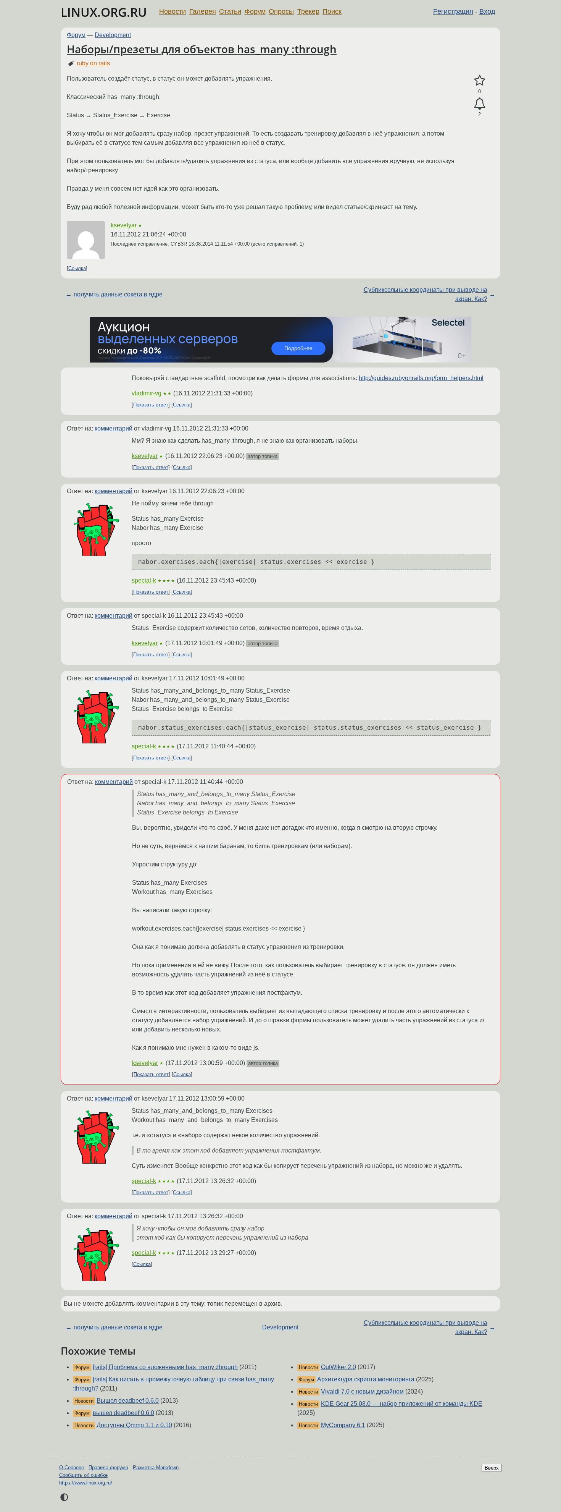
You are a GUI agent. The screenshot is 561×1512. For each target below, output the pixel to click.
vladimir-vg (146, 393)
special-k (144, 580)
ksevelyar (124, 225)
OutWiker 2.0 (338, 1367)
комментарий (113, 428)
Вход (487, 11)
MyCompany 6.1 (343, 1425)
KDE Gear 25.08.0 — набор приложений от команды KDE (401, 1403)
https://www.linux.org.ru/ (85, 1483)
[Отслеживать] (479, 104)
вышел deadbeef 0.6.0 (123, 1413)
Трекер (308, 11)
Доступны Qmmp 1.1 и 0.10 (134, 1425)
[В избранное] (479, 80)
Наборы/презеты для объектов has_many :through (202, 49)
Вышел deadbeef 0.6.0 (128, 1400)
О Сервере (71, 1467)
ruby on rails (93, 63)
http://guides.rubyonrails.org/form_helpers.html (421, 378)
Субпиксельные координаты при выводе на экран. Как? (425, 294)
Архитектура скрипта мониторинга (365, 1379)
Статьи (230, 11)
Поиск (332, 11)
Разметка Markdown (156, 1467)
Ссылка (77, 268)
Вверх (492, 1468)
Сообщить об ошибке (83, 1475)
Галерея (202, 11)
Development (113, 35)
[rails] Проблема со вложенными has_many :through (165, 1367)
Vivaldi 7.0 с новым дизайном (362, 1391)
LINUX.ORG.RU (104, 12)
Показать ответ (150, 405)
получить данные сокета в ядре (118, 294)
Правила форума (108, 1467)
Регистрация (453, 11)
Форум (255, 11)
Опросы (281, 11)
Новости (172, 11)
